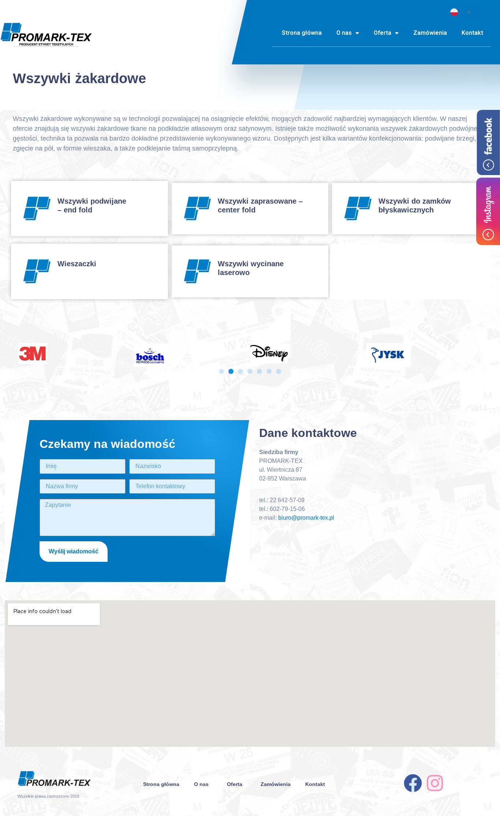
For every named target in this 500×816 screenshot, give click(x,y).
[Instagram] (435, 783)
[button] (221, 371)
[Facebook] (413, 783)
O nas (344, 32)
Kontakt (472, 32)
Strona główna (302, 32)
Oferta (382, 32)
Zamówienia (430, 32)
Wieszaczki (76, 264)
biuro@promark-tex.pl (306, 518)
